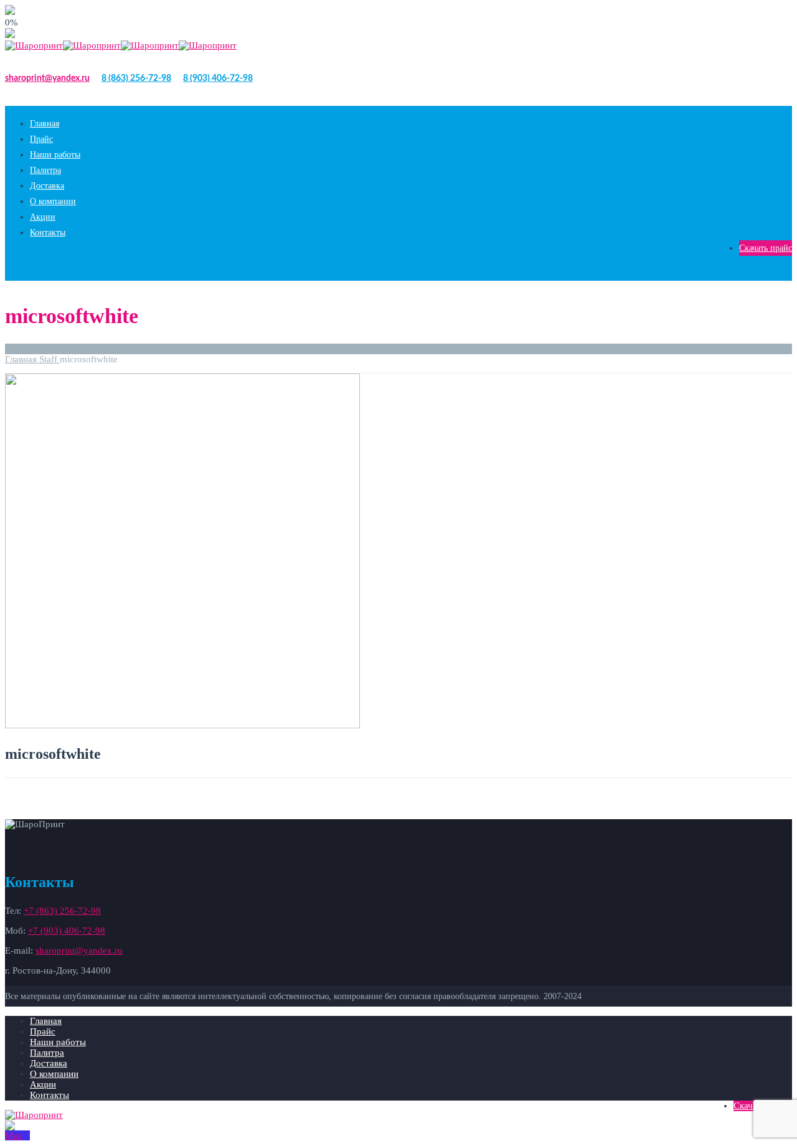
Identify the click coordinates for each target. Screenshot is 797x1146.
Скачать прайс (765, 248)
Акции (42, 217)
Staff (49, 359)
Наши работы (55, 154)
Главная (44, 123)
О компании (53, 201)
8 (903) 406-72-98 (218, 78)
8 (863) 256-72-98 (136, 78)
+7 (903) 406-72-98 (66, 931)
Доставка (47, 185)
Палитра (45, 170)
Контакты (47, 232)
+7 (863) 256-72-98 (62, 911)
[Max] (17, 1135)
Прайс (41, 139)
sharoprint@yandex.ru (47, 78)
